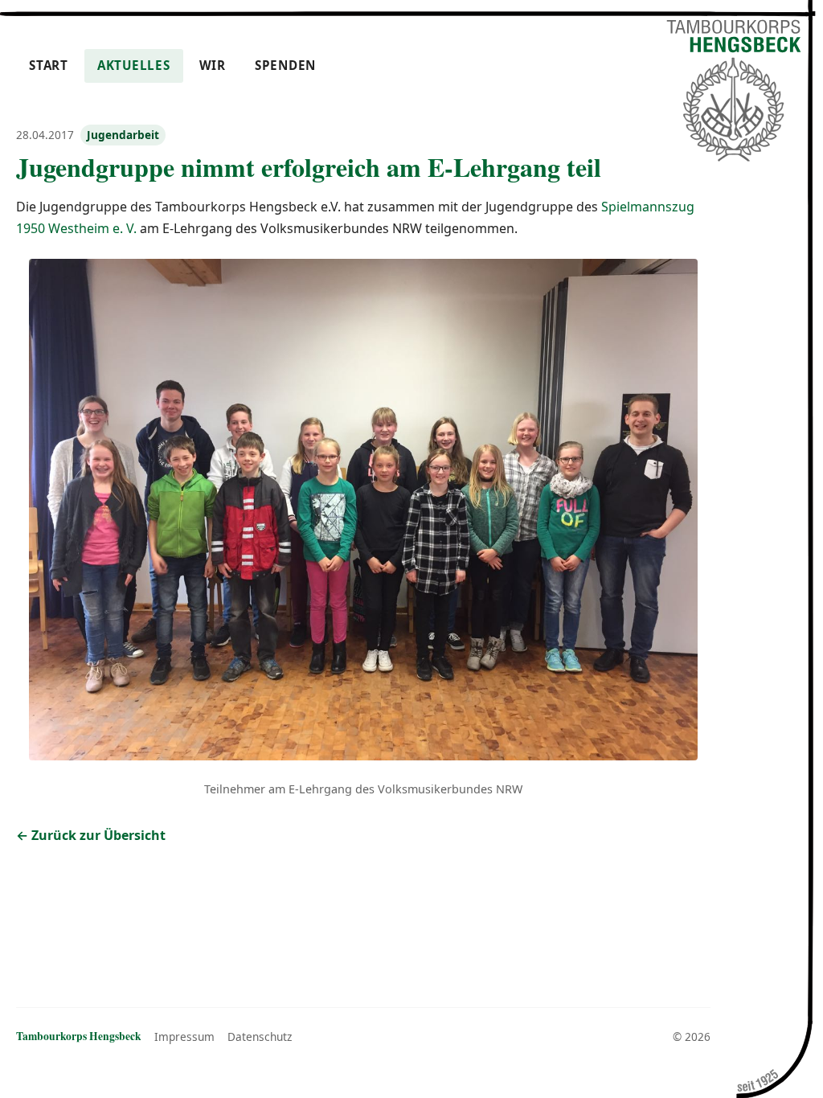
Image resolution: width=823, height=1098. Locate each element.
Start (48, 65)
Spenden (285, 65)
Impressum (184, 1036)
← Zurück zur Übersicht (91, 835)
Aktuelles (133, 65)
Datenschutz (259, 1036)
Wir (212, 65)
